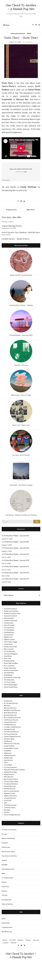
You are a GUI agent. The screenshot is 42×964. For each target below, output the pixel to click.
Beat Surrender (9, 618)
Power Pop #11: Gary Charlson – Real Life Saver (21, 232)
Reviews (4, 891)
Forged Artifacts (9, 746)
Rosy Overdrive (9, 666)
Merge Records (9, 774)
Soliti (5, 803)
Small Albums (8, 675)
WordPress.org (7, 932)
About (5, 940)
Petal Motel (8, 656)
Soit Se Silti (7, 800)
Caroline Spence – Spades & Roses (15, 239)
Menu (7, 25)
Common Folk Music (10, 620)
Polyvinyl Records (10, 786)
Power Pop (5, 886)
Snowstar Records (10, 798)
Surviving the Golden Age (12, 677)
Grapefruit (7, 751)
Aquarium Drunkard (10, 616)
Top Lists (36, 940)
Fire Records (8, 741)
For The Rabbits (9, 630)
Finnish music (6, 847)
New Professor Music (11, 779)
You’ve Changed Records (12, 815)
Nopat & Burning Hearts (12, 226)
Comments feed (7, 927)
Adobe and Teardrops (11, 611)
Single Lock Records (10, 796)
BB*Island (7, 705)
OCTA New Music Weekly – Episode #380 (15, 548)
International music (18, 33)
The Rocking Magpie (10, 685)
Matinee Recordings (10, 772)
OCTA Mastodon (9, 651)
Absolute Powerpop (10, 609)
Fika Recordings (9, 739)
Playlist (4, 882)
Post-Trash (7, 658)
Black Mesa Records (10, 713)
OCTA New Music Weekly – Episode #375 (15, 579)
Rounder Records (9, 788)
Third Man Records (10, 805)
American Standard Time (12, 613)
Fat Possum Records (10, 734)
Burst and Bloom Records (12, 717)
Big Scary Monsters (10, 708)
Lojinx (6, 762)
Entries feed (5, 923)
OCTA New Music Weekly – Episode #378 (15, 560)
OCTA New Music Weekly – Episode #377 (15, 566)
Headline (4, 865)
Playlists (21, 940)
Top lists (4, 895)
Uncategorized (6, 900)
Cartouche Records (10, 722)
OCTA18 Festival (7, 878)
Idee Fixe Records (10, 755)
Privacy (28, 940)
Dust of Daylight (9, 625)
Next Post (30, 210)
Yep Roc (6, 812)
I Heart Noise (8, 644)
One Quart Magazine (11, 654)
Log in (3, 918)
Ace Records (8, 701)
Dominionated (8, 623)
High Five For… (8, 637)
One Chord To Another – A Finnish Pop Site (21, 7)
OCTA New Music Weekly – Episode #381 (15, 542)
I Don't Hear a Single (10, 642)
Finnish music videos (8, 851)
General (4, 860)
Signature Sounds (9, 793)
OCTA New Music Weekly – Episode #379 (15, 554)
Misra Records (8, 777)
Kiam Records (8, 760)
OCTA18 (12, 940)
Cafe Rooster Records (11, 720)
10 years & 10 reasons (9, 830)
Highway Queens (9, 639)
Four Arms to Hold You (9, 856)
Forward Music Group (11, 748)
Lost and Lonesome (10, 767)
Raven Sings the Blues (11, 663)
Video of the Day (7, 904)
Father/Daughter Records (12, 736)
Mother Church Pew (10, 647)
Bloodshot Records (10, 715)
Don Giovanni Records (11, 732)
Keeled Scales (8, 758)
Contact (5, 943)
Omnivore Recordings (11, 781)
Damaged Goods (9, 729)
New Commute (9, 649)
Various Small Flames (11, 687)
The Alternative (9, 680)
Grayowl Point (8, 635)
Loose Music (8, 765)
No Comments (28, 42)
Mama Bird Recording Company (14, 769)
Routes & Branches (10, 668)
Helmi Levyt (8, 753)
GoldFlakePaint (9, 632)
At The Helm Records (11, 703)
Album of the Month (8, 838)
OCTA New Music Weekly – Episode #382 (15, 536)
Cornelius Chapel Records (12, 727)
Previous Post (11, 210)
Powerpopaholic (9, 661)
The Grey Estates (9, 682)
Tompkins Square (9, 807)
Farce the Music (9, 628)
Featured (5, 843)
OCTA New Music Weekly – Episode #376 (15, 573)
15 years (4, 834)
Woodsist (7, 810)
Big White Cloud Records (12, 710)
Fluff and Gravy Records (12, 743)
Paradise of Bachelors (11, 784)
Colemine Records (10, 724)
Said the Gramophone (11, 670)
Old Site (13, 943)
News (29, 33)
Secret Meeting (9, 673)
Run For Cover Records (11, 791)
